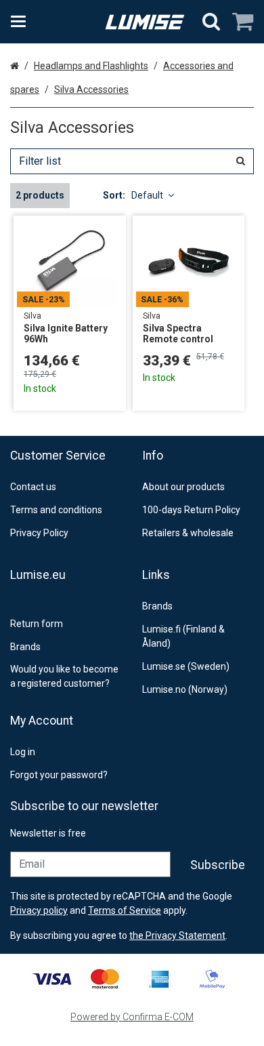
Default (147, 195)
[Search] (211, 22)
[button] (177, 935)
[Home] (144, 22)
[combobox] (132, 161)
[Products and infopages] (22, 21)
